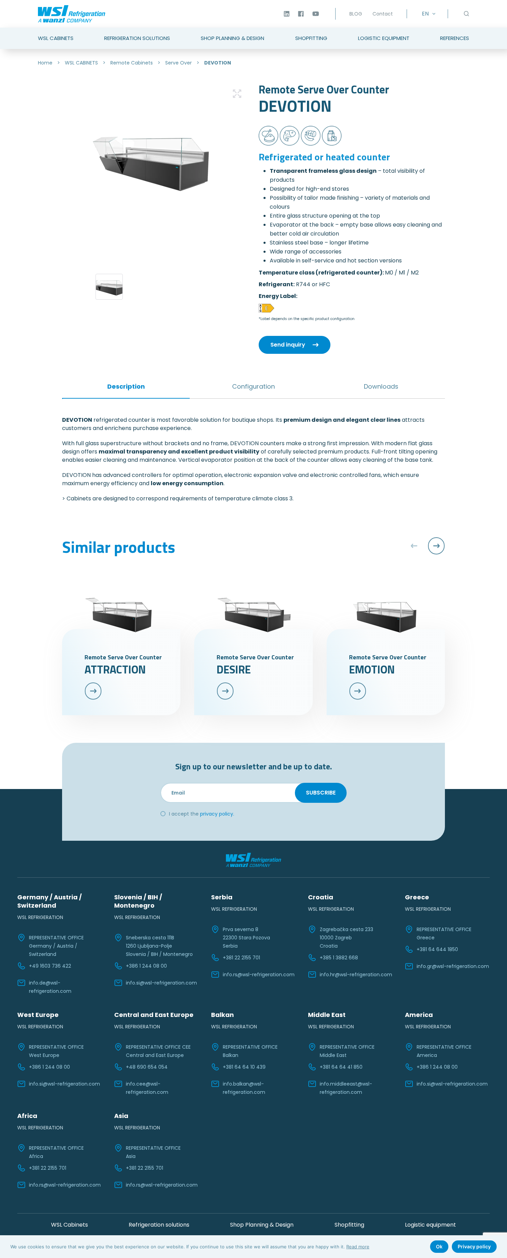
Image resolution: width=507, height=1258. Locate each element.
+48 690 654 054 (147, 1067)
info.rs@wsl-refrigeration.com (259, 974)
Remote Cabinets (131, 62)
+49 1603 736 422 (50, 965)
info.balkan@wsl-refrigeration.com (244, 1088)
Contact (382, 13)
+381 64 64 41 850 (341, 1067)
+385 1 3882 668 (339, 957)
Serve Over (178, 62)
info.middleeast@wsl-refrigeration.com (346, 1088)
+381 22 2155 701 (241, 957)
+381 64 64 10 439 (244, 1067)
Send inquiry (287, 345)
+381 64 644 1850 (437, 949)
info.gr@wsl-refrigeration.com (453, 966)
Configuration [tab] (253, 386)
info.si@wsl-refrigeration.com (161, 982)
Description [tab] (126, 386)
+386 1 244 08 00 (146, 965)
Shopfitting (311, 38)
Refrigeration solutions (159, 1225)
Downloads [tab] (381, 386)
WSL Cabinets (55, 38)
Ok (439, 1246)
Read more (357, 1246)
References (454, 38)
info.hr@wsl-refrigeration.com (356, 974)
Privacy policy (474, 1246)
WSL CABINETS (81, 62)
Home (45, 62)
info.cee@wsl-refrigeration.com (147, 1088)
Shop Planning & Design (232, 38)
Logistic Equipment (383, 38)
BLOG (355, 13)
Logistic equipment (430, 1225)
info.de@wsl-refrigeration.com (50, 987)
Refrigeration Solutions (137, 38)
